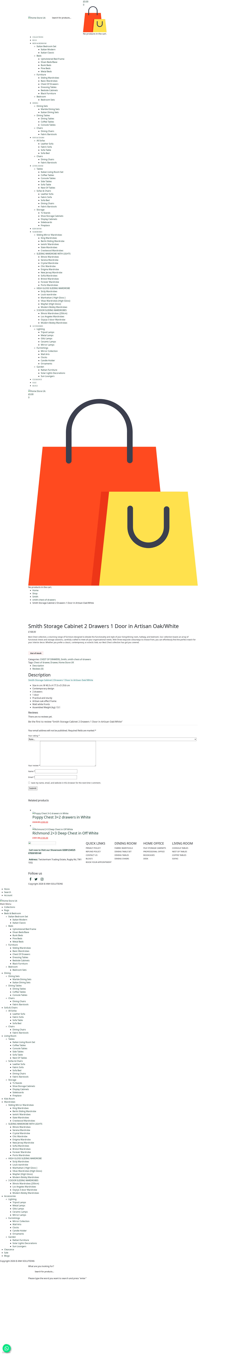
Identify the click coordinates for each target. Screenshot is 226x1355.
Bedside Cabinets (49, 90)
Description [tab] (38, 665)
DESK (145, 858)
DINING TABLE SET (123, 851)
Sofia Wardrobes (49, 275)
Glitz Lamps (46, 338)
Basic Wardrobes (49, 80)
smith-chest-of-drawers (44, 599)
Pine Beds (45, 68)
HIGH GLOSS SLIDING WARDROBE (53, 288)
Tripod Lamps (47, 332)
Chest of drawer (41, 662)
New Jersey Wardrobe (51, 272)
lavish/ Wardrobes (50, 244)
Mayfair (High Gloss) (51, 303)
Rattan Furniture (49, 369)
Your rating (34, 735)
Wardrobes (37, 232)
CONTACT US (91, 855)
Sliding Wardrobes (50, 77)
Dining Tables (43, 115)
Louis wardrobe (48, 294)
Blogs (35, 386)
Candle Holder (48, 360)
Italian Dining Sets (50, 112)
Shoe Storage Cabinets (52, 216)
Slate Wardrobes (49, 247)
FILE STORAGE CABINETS (154, 848)
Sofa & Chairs (38, 138)
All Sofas (41, 140)
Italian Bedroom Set (46, 46)
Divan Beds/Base (49, 62)
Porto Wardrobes (49, 285)
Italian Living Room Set (52, 172)
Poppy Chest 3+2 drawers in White (61, 817)
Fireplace (45, 225)
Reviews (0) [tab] (37, 668)
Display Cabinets (49, 219)
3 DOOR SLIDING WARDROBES (52, 310)
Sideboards (46, 222)
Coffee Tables (47, 121)
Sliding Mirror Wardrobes (49, 234)
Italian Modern (48, 49)
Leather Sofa (47, 143)
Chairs (40, 128)
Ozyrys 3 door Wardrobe (53, 319)
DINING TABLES (122, 855)
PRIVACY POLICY (93, 848)
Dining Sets (42, 106)
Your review (34, 765)
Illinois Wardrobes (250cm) (54, 313)
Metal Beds (46, 71)
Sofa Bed (45, 153)
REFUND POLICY (93, 851)
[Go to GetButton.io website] (6, 1352)
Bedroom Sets (48, 99)
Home (35, 590)
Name (31, 771)
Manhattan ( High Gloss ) (53, 297)
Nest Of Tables (48, 187)
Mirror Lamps (47, 344)
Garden (40, 366)
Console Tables (48, 124)
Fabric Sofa (46, 146)
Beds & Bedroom (39, 43)
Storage (40, 209)
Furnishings (42, 347)
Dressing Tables (48, 87)
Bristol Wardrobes (50, 278)
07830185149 (34, 853)
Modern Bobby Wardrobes (54, 307)
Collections (37, 37)
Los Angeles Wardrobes (52, 316)
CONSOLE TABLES (180, 848)
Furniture (41, 74)
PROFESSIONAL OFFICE (154, 851)
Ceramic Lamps (48, 341)
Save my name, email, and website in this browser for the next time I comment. (66, 783)
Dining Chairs (47, 131)
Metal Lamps (47, 335)
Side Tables (46, 181)
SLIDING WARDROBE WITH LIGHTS (53, 253)
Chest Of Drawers (49, 84)
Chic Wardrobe (48, 266)
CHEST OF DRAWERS (50, 659)
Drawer (54, 662)
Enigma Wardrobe (50, 269)
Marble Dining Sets (50, 109)
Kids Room (36, 229)
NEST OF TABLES (179, 851)
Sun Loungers (48, 376)
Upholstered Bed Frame (52, 58)
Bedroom (41, 96)
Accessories (37, 326)
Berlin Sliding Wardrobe (52, 241)
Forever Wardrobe (50, 282)
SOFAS (175, 858)
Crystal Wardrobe (49, 263)
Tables (40, 168)
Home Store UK (66, 662)
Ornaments (46, 363)
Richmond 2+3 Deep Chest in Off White (65, 833)
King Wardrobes (49, 238)
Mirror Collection (49, 351)
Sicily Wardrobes (49, 291)
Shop (35, 593)
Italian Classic (47, 52)
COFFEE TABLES (179, 855)
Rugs (34, 40)
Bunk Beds (46, 65)
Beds (39, 55)
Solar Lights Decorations (53, 373)
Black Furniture (48, 93)
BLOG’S (89, 858)
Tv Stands (45, 212)
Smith (35, 596)
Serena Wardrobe (49, 260)
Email (31, 777)
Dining (35, 103)
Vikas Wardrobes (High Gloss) (55, 300)
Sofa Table (46, 150)
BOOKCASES (149, 855)
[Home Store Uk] (37, 17)
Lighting (41, 329)
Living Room (37, 166)
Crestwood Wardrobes (52, 250)
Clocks (44, 357)
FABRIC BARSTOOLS (124, 848)
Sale (34, 383)
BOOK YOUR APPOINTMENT (98, 862)
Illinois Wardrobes (50, 256)
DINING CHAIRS (122, 858)
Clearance (37, 380)
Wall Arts (45, 354)
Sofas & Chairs (44, 190)
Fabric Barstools (49, 134)
